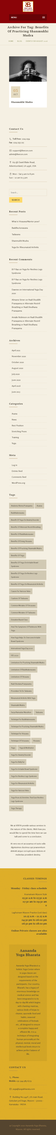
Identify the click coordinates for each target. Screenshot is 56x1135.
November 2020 (19, 356)
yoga (13, 748)
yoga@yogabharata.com (24, 1089)
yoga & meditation (26, 748)
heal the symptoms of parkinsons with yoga (26, 629)
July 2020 (16, 374)
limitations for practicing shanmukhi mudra (27, 662)
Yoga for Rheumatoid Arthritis (25, 247)
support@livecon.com (23, 150)
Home (11, 41)
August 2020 (17, 368)
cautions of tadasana (19, 598)
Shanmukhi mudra (18, 705)
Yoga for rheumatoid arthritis (22, 783)
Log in (14, 465)
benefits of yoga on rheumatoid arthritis (27, 584)
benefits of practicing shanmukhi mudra (26, 548)
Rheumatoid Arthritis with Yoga (23, 698)
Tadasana (16, 234)
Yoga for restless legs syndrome (24, 776)
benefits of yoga (17, 555)
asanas (39, 506)
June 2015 (16, 391)
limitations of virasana (20, 677)
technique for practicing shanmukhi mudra (27, 726)
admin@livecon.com (18, 154)
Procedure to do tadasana (21, 691)
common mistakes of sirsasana (23, 605)
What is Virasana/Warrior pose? (26, 221)
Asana (14, 413)
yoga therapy (16, 808)
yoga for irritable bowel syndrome (24, 769)
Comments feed (19, 477)
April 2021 (16, 350)
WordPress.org (18, 483)
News (14, 419)
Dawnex (15, 289)
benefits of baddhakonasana (22, 534)
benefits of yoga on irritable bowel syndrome (24, 564)
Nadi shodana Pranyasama (21, 684)
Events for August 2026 (37, 41)
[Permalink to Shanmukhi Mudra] (28, 81)
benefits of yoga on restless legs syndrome (24, 575)
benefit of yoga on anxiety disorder (25, 520)
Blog (19, 41)
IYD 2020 (14, 655)
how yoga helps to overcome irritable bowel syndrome (25, 639)
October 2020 (18, 362)
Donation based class (19, 619)
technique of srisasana (20, 741)
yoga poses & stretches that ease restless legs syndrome (27, 799)
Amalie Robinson (19, 317)
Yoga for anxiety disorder (21, 755)
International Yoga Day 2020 (22, 648)
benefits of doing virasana (21, 541)
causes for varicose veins (20, 591)
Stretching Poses (19, 431)
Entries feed (17, 471)
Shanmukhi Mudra (22, 102)
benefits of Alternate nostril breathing (26, 527)
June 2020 (16, 380)
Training (15, 437)
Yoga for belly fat (17, 762)
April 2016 (16, 386)
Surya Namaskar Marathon (21, 712)
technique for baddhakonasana (23, 719)
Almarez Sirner (18, 299)
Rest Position (17, 425)
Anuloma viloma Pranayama (21, 506)
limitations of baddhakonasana (23, 669)
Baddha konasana (20, 228)
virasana (36, 741)
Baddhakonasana (17, 513)
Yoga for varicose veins (20, 790)
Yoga (14, 443)
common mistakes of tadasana (23, 612)
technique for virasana (19, 733)
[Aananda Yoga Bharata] (28, 6)
